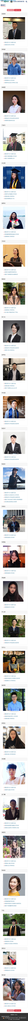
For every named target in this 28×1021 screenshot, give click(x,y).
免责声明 (7, 1016)
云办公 (16, 1014)
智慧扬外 (12, 1014)
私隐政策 (3, 1016)
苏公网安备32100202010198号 (11, 1017)
